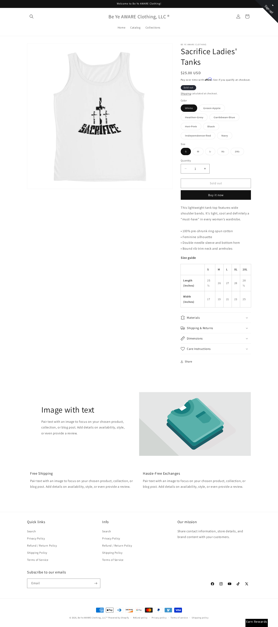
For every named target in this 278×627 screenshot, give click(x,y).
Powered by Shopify (118, 617)
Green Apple (214, 109)
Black (213, 127)
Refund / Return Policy (42, 545)
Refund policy (140, 617)
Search (31, 531)
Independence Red (200, 136)
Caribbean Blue (226, 118)
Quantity (186, 160)
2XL (239, 152)
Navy (226, 136)
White (191, 109)
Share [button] (188, 361)
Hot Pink (193, 127)
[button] (31, 16)
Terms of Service (37, 560)
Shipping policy (200, 617)
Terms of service (179, 617)
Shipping (186, 93)
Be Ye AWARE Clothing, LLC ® (93, 617)
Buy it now (216, 195)
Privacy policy (159, 617)
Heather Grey (196, 118)
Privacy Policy (36, 538)
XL (225, 152)
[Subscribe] (95, 583)
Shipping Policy (37, 553)
